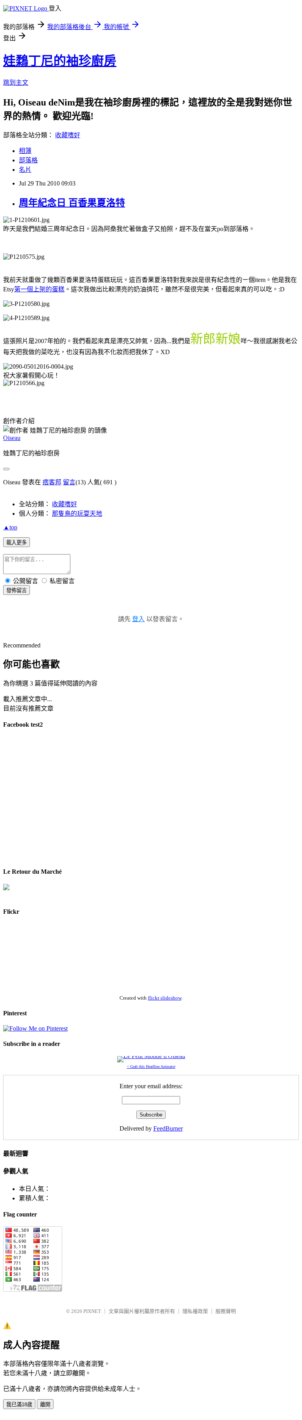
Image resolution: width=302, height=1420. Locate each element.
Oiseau (11, 438)
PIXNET (92, 1311)
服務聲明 (225, 1311)
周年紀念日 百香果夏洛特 (72, 203)
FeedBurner (168, 1128)
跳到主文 (15, 82)
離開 (45, 1404)
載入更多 (16, 542)
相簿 (25, 150)
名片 (25, 169)
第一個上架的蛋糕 (39, 289)
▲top (10, 527)
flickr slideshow (164, 998)
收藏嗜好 (67, 135)
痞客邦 (51, 482)
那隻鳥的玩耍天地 (77, 513)
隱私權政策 (195, 1311)
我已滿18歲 (19, 1404)
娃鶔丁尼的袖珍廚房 (59, 61)
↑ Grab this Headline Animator (151, 1066)
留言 (69, 482)
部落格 (28, 160)
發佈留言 (16, 590)
